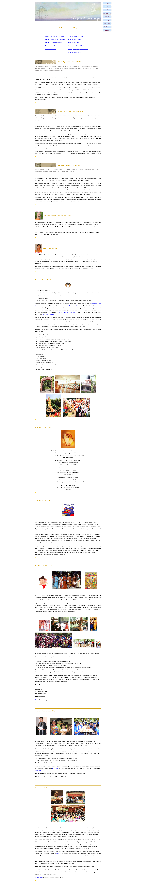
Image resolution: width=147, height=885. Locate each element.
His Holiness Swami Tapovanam (74, 305)
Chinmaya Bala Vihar (73, 42)
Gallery (107, 20)
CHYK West (55, 768)
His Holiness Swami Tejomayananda (66, 312)
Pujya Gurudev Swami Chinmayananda (55, 39)
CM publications (39, 877)
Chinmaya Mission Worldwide (75, 36)
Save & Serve (107, 23)
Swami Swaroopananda (48, 314)
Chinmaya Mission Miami (74, 39)
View (36, 699)
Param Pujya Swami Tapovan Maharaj (54, 36)
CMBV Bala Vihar (107, 13)
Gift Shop (107, 16)
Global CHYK (38, 770)
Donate (107, 30)
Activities (107, 10)
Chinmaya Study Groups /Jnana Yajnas (78, 49)
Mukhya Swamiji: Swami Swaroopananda (55, 45)
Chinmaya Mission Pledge (74, 52)
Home (107, 3)
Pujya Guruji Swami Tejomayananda (54, 42)
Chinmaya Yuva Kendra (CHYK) (76, 45)
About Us (107, 6)
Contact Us (107, 26)
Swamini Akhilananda (50, 49)
